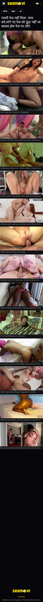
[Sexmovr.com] (16, 3)
